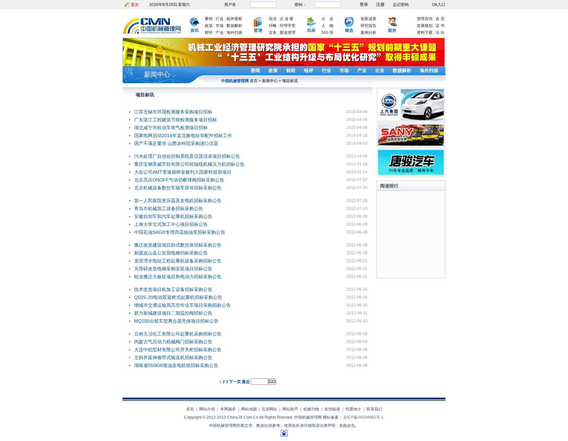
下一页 (235, 382)
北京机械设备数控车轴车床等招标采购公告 (178, 187)
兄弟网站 (269, 409)
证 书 (440, 25)
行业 (220, 18)
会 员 (440, 18)
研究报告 (368, 25)
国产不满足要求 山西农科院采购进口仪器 (176, 143)
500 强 (327, 32)
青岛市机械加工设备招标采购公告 (168, 208)
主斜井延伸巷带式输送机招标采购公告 (173, 357)
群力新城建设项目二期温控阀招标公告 (173, 313)
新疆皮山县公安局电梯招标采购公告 (171, 253)
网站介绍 (207, 409)
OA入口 (438, 4)
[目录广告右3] (411, 173)
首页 (135, 4)
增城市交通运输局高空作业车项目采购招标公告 (182, 305)
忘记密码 (401, 4)
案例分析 (368, 32)
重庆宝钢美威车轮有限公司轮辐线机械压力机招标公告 (189, 164)
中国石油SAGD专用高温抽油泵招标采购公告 (179, 232)
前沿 (273, 18)
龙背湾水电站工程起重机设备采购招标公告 (178, 260)
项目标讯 (290, 81)
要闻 (209, 18)
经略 (273, 25)
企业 (379, 70)
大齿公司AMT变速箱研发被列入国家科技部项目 (182, 172)
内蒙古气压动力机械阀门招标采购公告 (173, 341)
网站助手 (290, 409)
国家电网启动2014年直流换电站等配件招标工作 (183, 135)
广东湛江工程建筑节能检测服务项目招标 (175, 119)
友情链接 (332, 409)
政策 (209, 25)
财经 (209, 32)
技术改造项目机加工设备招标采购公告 (173, 289)
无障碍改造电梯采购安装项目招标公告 (173, 268)
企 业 (327, 18)
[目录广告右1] (411, 119)
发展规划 (425, 25)
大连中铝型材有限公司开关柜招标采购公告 (178, 349)
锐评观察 (234, 18)
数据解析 (234, 25)
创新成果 (368, 18)
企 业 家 (287, 18)
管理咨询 (425, 18)
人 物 (327, 25)
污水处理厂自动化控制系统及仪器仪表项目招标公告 (187, 156)
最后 (246, 382)
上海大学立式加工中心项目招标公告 (171, 224)
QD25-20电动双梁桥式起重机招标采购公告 (178, 297)
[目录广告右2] (411, 144)
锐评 (308, 70)
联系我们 (374, 409)
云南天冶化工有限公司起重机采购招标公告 (178, 333)
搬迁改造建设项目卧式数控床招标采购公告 (178, 245)
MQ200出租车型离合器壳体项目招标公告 (176, 321)
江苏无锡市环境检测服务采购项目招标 (173, 111)
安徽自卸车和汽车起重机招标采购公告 (173, 216)
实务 (273, 32)
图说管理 (288, 32)
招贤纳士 (353, 409)
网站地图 (249, 409)
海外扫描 (234, 32)
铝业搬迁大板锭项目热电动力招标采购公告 (178, 276)
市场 (220, 25)
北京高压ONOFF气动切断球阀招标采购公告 (179, 180)
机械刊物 (311, 409)
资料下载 (425, 32)
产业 (220, 32)
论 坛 (440, 32)
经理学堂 (288, 25)
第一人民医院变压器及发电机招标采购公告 (178, 200)
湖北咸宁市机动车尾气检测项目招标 (171, 127)
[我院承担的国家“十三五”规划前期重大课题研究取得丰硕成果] (284, 65)
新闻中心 (157, 74)
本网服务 (228, 409)
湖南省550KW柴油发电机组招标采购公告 (176, 365)
